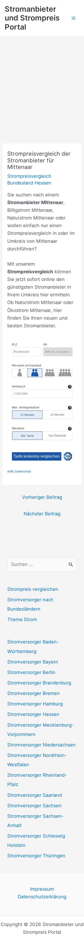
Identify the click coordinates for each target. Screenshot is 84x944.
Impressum (42, 889)
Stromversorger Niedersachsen (41, 745)
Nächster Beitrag (42, 513)
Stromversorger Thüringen (36, 855)
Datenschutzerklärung (42, 897)
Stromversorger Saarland (34, 795)
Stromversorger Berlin (31, 672)
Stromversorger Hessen (33, 714)
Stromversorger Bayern (32, 662)
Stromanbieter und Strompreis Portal (32, 17)
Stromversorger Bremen (33, 693)
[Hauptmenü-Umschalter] (73, 18)
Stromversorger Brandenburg (39, 683)
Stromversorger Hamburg (35, 704)
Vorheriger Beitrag (42, 497)
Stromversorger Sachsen (34, 805)
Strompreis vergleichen (32, 589)
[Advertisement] (42, 81)
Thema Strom (22, 619)
